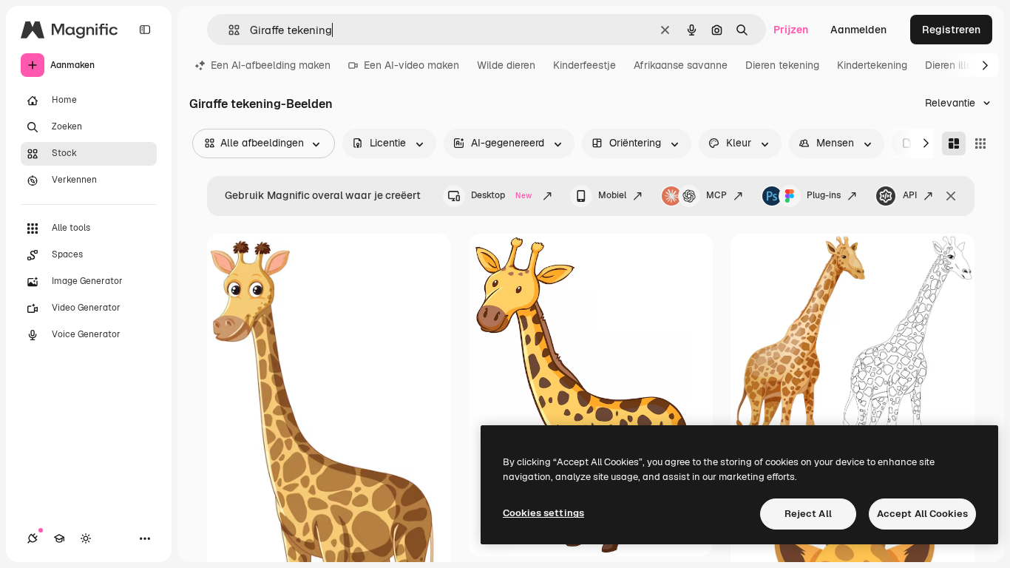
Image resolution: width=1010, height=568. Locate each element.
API (910, 195)
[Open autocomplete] (228, 30)
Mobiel (612, 195)
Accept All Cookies (922, 513)
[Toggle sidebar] (145, 29)
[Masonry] (954, 143)
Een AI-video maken (411, 65)
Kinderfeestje (584, 65)
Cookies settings (543, 513)
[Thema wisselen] (86, 538)
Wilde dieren (506, 65)
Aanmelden (858, 29)
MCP (716, 195)
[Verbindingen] (32, 538)
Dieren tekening (782, 65)
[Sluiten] (951, 196)
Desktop (501, 195)
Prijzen (790, 29)
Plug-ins (824, 195)
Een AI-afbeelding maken (271, 65)
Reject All (808, 513)
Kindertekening (872, 65)
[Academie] (59, 538)
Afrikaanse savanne (681, 65)
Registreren (951, 29)
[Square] (980, 143)
